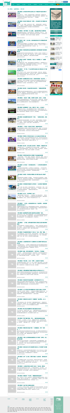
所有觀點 (56, 32)
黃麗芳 (23, 410)
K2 (44, 410)
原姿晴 (42, 407)
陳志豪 (8, 411)
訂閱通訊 (65, 1)
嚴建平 (26, 410)
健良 (33, 410)
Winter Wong (41, 410)
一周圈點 (25, 407)
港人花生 (46, 4)
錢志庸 (11, 410)
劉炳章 (32, 407)
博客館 (44, 399)
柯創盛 (16, 410)
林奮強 (14, 411)
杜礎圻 (31, 410)
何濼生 (39, 407)
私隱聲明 (52, 399)
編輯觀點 (16, 9)
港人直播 (29, 4)
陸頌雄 (21, 410)
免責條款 (52, 400)
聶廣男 (35, 410)
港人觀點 (40, 4)
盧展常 (38, 410)
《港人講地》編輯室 (18, 407)
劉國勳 (13, 410)
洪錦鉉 (18, 410)
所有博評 (44, 400)
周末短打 (29, 407)
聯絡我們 (52, 403)
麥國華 (47, 407)
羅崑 (48, 410)
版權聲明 (52, 401)
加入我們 (52, 402)
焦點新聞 (18, 4)
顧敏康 (13, 407)
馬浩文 (37, 407)
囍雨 (16, 411)
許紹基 (44, 407)
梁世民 (34, 407)
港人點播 (23, 4)
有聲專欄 (35, 4)
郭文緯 (49, 407)
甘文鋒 (29, 410)
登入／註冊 (64, 4)
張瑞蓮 (11, 407)
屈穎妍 (8, 407)
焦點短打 (22, 407)
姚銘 (50, 410)
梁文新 (22, 9)
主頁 (13, 4)
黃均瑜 (8, 410)
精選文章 (11, 411)
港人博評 (52, 4)
